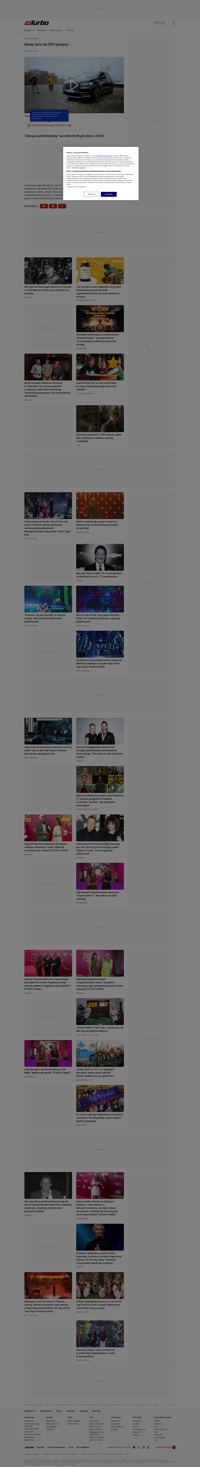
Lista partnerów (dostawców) (76, 187)
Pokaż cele (92, 194)
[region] (101, 173)
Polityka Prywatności (79, 168)
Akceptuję (108, 194)
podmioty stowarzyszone (104, 156)
